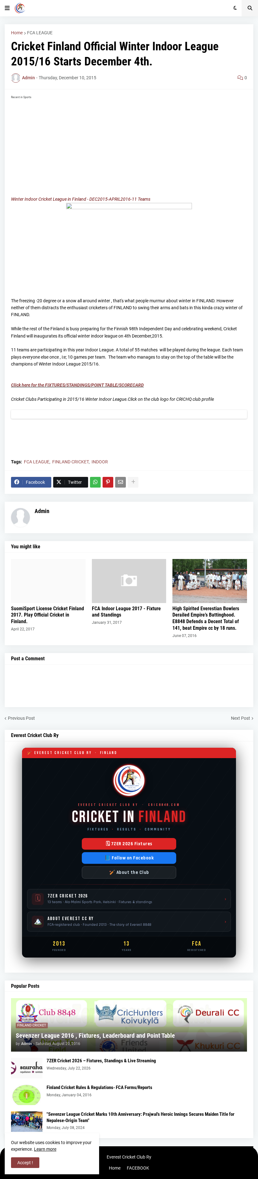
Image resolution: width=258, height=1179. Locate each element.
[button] (7, 8)
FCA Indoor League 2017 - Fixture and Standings (126, 612)
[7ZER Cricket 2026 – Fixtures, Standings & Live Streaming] (26, 1068)
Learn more (45, 1149)
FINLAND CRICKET (70, 462)
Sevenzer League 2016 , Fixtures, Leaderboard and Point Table (95, 1035)
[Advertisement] (129, 145)
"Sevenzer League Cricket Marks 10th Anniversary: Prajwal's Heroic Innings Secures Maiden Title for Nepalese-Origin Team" (140, 1117)
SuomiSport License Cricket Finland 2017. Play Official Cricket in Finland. (47, 615)
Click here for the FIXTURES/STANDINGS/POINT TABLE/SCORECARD (77, 385)
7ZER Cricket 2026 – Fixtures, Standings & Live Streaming (101, 1061)
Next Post (240, 718)
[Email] (120, 482)
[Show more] (133, 482)
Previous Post (21, 718)
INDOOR (100, 462)
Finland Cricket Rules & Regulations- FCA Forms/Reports (99, 1087)
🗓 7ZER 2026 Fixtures (129, 844)
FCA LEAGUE (40, 33)
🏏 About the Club (129, 872)
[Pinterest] (108, 482)
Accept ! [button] (25, 1162)
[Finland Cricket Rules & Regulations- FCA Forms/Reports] (26, 1095)
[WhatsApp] (95, 482)
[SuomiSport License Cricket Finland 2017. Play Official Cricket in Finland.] (48, 581)
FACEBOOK (138, 1168)
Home (17, 33)
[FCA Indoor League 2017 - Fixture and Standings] (129, 581)
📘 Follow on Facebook (129, 858)
